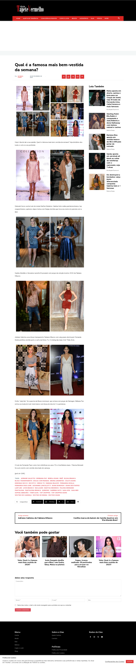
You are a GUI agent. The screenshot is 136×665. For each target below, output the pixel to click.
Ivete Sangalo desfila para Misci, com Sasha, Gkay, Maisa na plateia (54, 562)
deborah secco (21, 483)
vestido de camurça (23, 495)
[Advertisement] (68, 36)
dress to (41, 483)
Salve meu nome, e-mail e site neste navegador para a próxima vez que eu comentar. (44, 605)
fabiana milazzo (52, 483)
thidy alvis (34, 493)
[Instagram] (94, 637)
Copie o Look (19, 648)
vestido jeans (54, 495)
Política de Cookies (58, 653)
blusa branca (70, 478)
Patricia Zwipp (20, 77)
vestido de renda (40, 495)
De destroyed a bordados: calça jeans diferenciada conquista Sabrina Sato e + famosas (114, 181)
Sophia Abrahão (22, 493)
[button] (118, 18)
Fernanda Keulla (67, 483)
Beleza (17, 645)
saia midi (74, 490)
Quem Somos (56, 635)
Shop (16, 651)
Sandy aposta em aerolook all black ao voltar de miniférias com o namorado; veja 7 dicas (113, 160)
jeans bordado (58, 486)
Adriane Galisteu (28, 478)
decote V (32, 483)
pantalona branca (33, 490)
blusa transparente (23, 481)
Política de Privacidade (59, 650)
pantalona (19, 490)
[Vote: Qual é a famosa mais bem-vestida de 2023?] (108, 546)
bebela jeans (53, 478)
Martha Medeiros (51, 488)
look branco (28, 488)
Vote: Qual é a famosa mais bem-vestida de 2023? (108, 562)
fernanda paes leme (23, 486)
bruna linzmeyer (57, 481)
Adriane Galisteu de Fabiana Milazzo (35, 518)
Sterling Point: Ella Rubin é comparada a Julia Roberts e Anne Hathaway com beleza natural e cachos (114, 120)
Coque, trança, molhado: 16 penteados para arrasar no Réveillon (81, 563)
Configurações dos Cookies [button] (114, 662)
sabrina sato (56, 490)
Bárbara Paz (41, 478)
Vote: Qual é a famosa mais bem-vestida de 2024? (27, 562)
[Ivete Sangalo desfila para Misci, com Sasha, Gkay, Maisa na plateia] (54, 546)
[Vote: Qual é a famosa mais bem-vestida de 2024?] (27, 546)
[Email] (78, 77)
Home (17, 635)
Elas (16, 642)
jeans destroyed (73, 486)
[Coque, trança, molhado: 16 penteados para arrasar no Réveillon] (81, 546)
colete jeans (70, 481)
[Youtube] (102, 637)
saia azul (66, 490)
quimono (45, 490)
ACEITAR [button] (129, 661)
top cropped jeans (59, 493)
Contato (54, 638)
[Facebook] (64, 77)
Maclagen (39, 488)
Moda (17, 638)
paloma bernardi (67, 488)
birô (61, 478)
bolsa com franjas (41, 481)
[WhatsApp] (68, 77)
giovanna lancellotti (41, 486)
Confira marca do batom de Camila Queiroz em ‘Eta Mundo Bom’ (95, 519)
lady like (18, 488)
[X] (73, 77)
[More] (78, 502)
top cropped (45, 493)
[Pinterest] (82, 77)
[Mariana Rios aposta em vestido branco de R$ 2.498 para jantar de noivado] (97, 142)
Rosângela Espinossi (113, 109)
